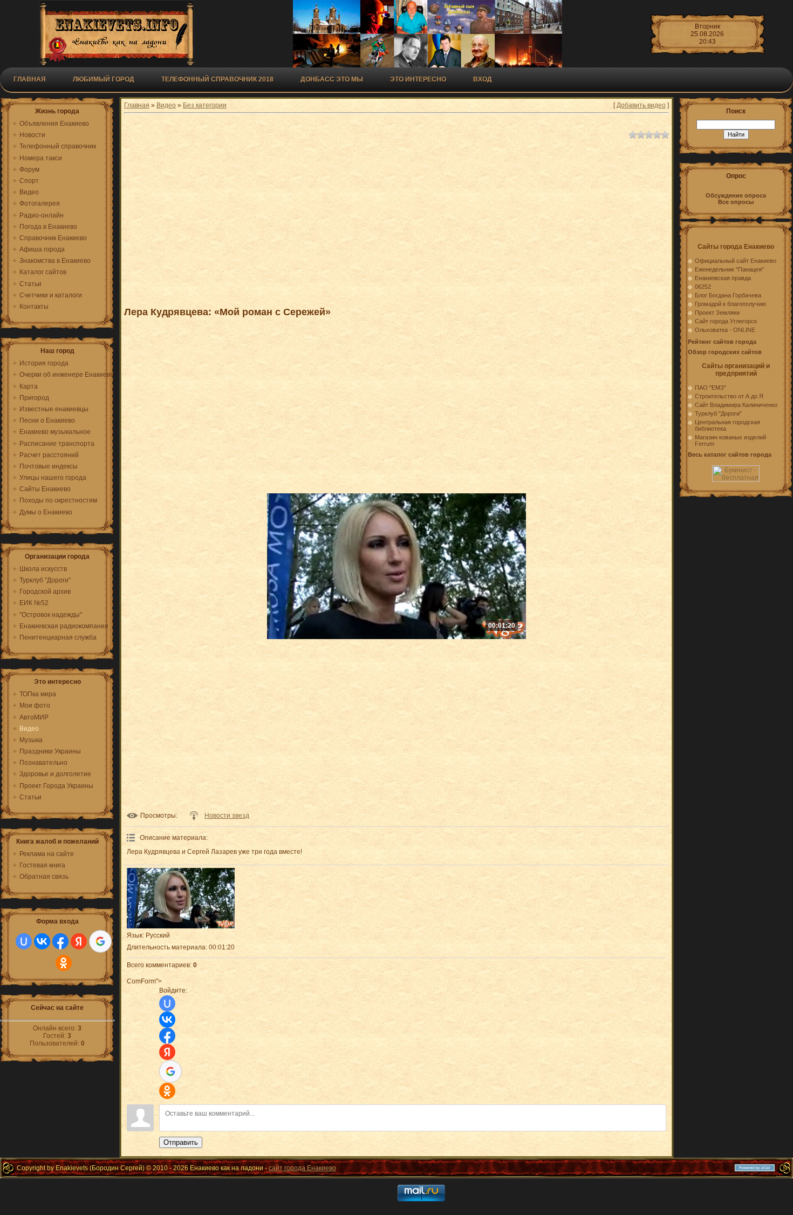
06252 (703, 286)
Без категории (205, 105)
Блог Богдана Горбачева (728, 295)
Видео (166, 105)
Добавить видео (641, 105)
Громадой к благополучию (730, 304)
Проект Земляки (717, 312)
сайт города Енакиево (302, 1168)
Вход (482, 79)
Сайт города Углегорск (726, 321)
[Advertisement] (388, 218)
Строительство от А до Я (729, 396)
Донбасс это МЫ (331, 79)
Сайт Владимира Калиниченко (736, 405)
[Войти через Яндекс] (79, 941)
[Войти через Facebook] (60, 941)
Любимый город (103, 79)
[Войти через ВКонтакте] (42, 941)
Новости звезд (226, 815)
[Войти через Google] (100, 941)
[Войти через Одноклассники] (64, 963)
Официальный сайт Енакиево (735, 260)
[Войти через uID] (24, 941)
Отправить (180, 1142)
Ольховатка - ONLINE (725, 330)
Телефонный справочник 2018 (217, 79)
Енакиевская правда (723, 278)
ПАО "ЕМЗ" (710, 387)
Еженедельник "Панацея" (729, 269)
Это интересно (418, 79)
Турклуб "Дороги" (718, 413)
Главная (29, 79)
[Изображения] (181, 898)
